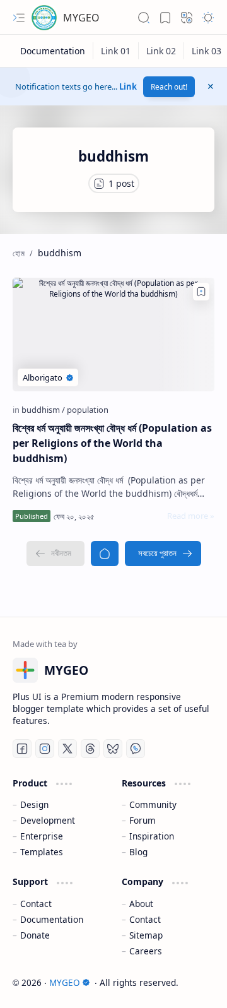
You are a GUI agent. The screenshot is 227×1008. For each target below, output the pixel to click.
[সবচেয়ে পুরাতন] (163, 553)
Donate (35, 935)
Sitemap (146, 935)
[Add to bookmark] (201, 291)
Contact (36, 904)
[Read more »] (190, 515)
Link (128, 86)
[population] (87, 409)
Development (47, 820)
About (141, 904)
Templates (41, 852)
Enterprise (41, 836)
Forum (142, 820)
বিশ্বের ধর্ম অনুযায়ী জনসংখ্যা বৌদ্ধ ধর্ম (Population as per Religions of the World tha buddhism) (112, 443)
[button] (18, 17)
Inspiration (151, 836)
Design (34, 804)
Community (153, 804)
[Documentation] (53, 50)
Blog (138, 852)
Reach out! (169, 86)
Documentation (51, 919)
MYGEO (81, 18)
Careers (145, 951)
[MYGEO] (44, 17)
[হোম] (105, 553)
